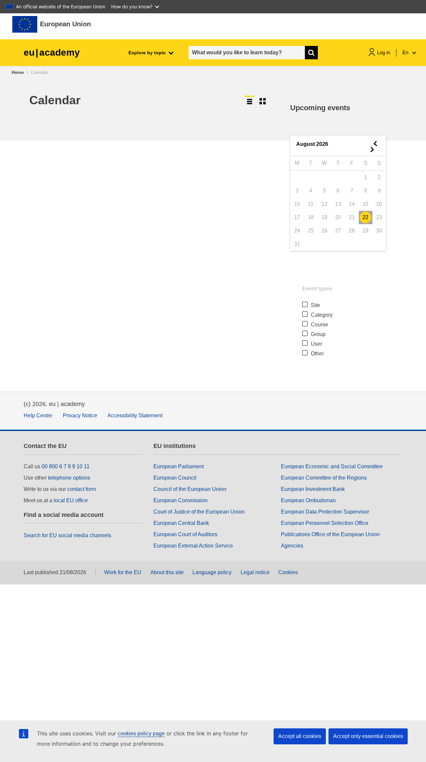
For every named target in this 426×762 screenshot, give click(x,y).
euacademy (52, 52)
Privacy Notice (80, 415)
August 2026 (312, 144)
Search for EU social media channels (67, 535)
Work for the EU (122, 572)
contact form (81, 489)
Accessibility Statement (134, 415)
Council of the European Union (189, 489)
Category (321, 315)
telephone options (69, 478)
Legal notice (255, 572)
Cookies (288, 572)
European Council (174, 478)
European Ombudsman (308, 500)
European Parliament (178, 466)
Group (318, 334)
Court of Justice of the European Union (199, 512)
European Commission (180, 500)
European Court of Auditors (185, 534)
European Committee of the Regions (324, 478)
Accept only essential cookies (368, 736)
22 (365, 217)
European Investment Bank (313, 489)
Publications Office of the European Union (330, 534)
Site (315, 305)
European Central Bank (181, 523)
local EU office (71, 500)
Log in (383, 52)
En (406, 52)
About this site (167, 572)
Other (317, 353)
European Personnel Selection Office (324, 523)
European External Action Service (193, 546)
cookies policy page (141, 733)
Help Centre (38, 415)
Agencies (292, 546)
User (316, 344)
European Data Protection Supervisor (325, 512)
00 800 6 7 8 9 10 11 (66, 466)
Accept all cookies (299, 736)
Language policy (212, 572)
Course (319, 324)
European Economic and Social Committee (332, 466)
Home (18, 72)
